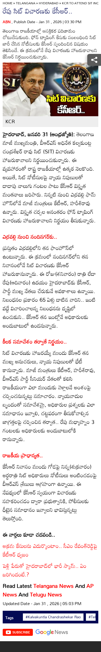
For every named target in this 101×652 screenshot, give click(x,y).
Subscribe (21, 632)
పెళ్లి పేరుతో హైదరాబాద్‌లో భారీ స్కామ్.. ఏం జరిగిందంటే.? (44, 570)
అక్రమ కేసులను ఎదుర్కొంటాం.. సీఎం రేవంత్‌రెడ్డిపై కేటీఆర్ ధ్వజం (50, 550)
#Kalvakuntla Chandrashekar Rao (53, 617)
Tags (9, 618)
